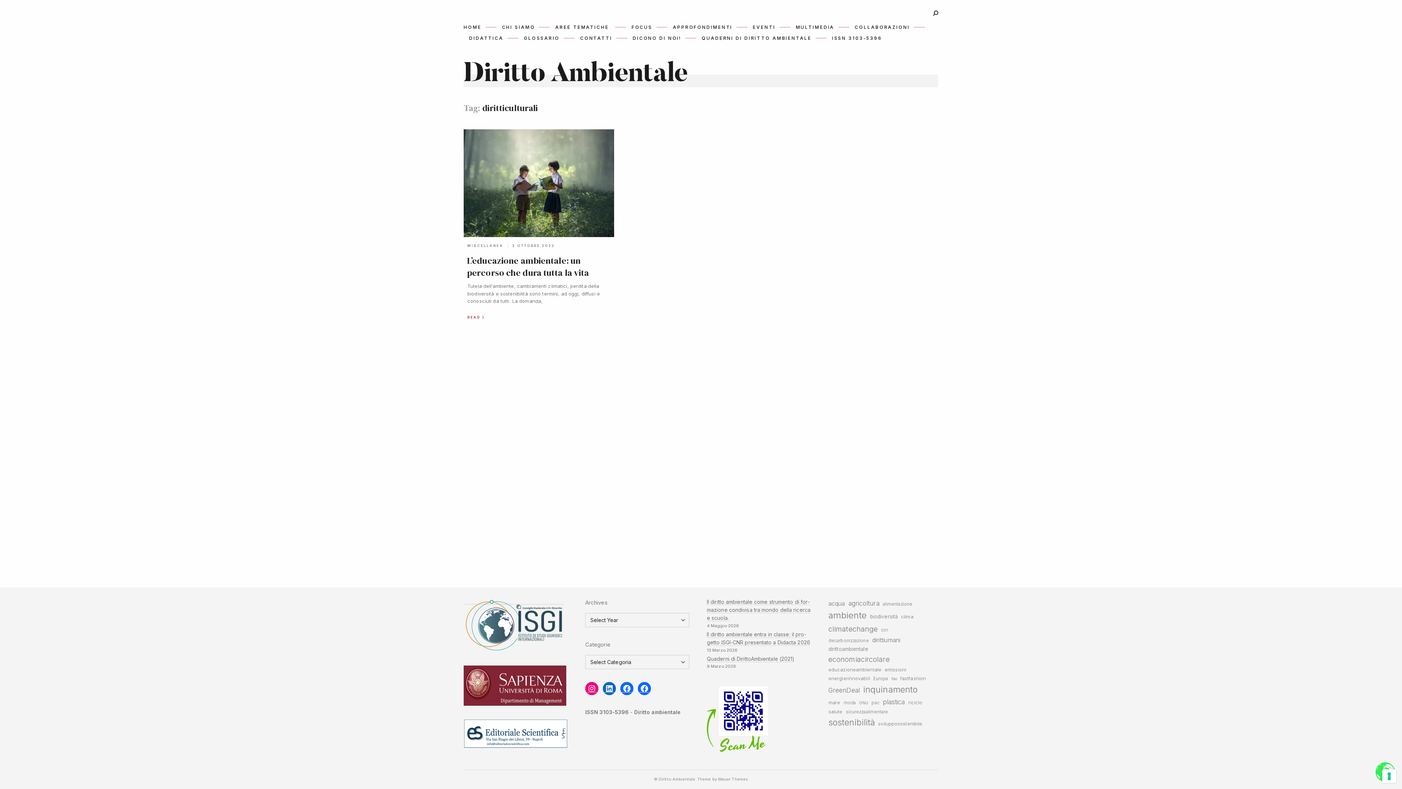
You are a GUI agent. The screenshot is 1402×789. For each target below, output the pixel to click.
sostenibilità (851, 722)
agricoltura (864, 603)
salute (835, 711)
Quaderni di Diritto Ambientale (756, 38)
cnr (884, 630)
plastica (894, 702)
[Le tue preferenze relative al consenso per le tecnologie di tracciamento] (1389, 776)
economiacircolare (859, 659)
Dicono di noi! (657, 38)
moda (850, 702)
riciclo (915, 702)
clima (907, 617)
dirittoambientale (848, 649)
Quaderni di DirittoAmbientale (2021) (750, 659)
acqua (836, 603)
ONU (863, 703)
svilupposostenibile (900, 724)
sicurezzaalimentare (867, 711)
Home (473, 27)
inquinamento (890, 689)
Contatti (596, 38)
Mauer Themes (733, 779)
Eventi (764, 27)
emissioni (895, 669)
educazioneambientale (854, 669)
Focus (642, 27)
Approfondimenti (702, 27)
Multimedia (815, 27)
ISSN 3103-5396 (857, 38)
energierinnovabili (849, 678)
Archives (596, 602)
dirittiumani (886, 640)
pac (875, 702)
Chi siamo (518, 27)
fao (894, 678)
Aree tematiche (582, 27)
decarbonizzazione (848, 640)
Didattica (486, 38)
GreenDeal (844, 690)
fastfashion (913, 678)
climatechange (853, 628)
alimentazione (897, 604)
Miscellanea (485, 246)
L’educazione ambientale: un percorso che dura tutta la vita (528, 266)
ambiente (847, 615)
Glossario (542, 38)
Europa (880, 678)
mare (834, 702)
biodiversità (884, 617)
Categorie (597, 644)
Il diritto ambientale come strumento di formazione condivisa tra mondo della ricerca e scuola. (759, 610)
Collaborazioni (882, 27)
